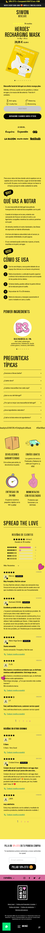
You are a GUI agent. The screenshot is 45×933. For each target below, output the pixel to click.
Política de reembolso (27, 907)
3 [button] (19, 80)
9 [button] (30, 80)
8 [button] (28, 80)
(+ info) (13, 505)
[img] (9, 572)
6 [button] (24, 80)
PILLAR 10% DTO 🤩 (22, 867)
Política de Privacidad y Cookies (25, 904)
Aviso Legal (11, 904)
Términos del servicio (21, 910)
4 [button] (21, 80)
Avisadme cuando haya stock (22, 116)
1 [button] (15, 80)
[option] (22, 61)
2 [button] (17, 80)
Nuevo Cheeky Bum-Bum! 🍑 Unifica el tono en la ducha (22, 5)
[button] (18, 24)
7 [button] (26, 80)
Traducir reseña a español (16, 654)
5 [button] (23, 80)
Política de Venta (14, 907)
